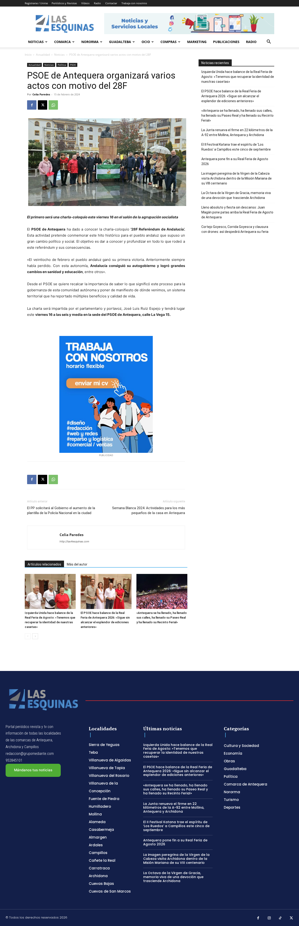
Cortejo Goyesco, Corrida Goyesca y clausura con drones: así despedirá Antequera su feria (234, 229)
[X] (42, 105)
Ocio (146, 42)
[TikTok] (280, 918)
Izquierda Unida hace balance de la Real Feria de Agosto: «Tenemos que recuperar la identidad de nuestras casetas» (237, 76)
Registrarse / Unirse (36, 3)
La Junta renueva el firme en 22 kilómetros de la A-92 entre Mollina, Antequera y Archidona (237, 132)
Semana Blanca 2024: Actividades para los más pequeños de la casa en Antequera (148, 510)
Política (62, 64)
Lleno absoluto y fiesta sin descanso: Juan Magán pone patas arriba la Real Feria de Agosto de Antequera (237, 212)
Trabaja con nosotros (134, 3)
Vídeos (85, 3)
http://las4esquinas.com (74, 541)
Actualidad (43, 55)
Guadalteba (120, 42)
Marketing (196, 42)
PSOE (73, 64)
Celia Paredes (41, 94)
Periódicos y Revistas (64, 3)
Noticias (36, 42)
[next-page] (35, 636)
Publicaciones (226, 42)
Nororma (90, 42)
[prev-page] (28, 636)
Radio (97, 3)
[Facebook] (31, 105)
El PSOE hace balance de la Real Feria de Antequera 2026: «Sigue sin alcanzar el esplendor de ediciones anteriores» (231, 96)
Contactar (111, 3)
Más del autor (77, 564)
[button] (268, 42)
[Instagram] (269, 918)
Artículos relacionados (44, 564)
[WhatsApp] (53, 105)
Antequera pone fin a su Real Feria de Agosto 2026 (234, 161)
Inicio (28, 55)
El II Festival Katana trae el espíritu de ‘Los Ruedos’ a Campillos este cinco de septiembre (236, 147)
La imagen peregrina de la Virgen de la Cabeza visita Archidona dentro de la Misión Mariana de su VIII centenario (236, 178)
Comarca (62, 42)
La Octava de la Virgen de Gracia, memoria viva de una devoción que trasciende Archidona (236, 195)
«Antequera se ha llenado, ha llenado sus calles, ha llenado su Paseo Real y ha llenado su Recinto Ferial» (161, 617)
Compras (168, 42)
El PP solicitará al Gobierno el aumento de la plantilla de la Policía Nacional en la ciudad (61, 510)
